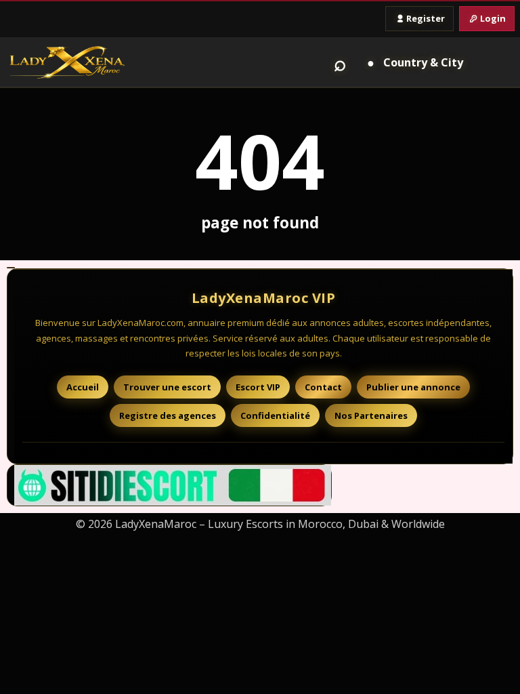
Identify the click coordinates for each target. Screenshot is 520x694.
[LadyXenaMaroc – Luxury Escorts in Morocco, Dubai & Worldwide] (67, 62)
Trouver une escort (167, 387)
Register (425, 18)
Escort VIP (258, 387)
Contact (323, 387)
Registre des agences (167, 415)
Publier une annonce (413, 387)
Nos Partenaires (371, 415)
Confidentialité (275, 415)
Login (493, 18)
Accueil (82, 387)
